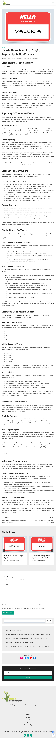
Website (41, 604)
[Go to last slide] (4, 550)
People (3, 47)
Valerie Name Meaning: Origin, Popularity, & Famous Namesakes (14, 520)
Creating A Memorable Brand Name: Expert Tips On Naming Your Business (27, 638)
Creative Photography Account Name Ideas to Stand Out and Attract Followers (28, 634)
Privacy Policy (28, 725)
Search (49, 621)
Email (22, 604)
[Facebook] (25, 735)
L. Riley (4, 58)
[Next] (52, 550)
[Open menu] (52, 3)
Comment (5, 584)
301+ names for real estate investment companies (20, 642)
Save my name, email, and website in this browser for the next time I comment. (24, 608)
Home (28, 717)
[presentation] (14, 544)
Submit (28, 677)
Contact (28, 722)
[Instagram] (31, 735)
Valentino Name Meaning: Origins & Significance (44, 520)
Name (4, 604)
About (28, 720)
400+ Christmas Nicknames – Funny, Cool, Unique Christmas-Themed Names (27, 646)
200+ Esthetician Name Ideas (14, 630)
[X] (28, 735)
